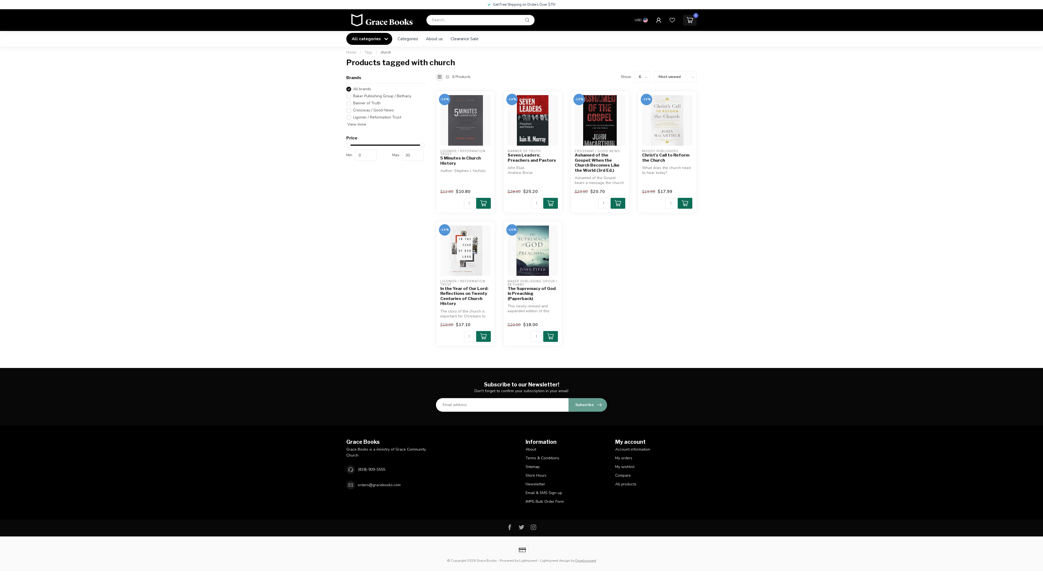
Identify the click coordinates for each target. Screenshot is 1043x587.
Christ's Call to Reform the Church (665, 158)
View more (356, 124)
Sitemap (533, 466)
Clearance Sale (465, 39)
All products (625, 484)
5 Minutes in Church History (460, 161)
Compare (623, 475)
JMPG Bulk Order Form (545, 501)
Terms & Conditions (542, 458)
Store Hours (536, 475)
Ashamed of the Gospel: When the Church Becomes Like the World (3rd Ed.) (597, 163)
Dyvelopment (585, 560)
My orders (623, 458)
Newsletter (535, 484)
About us (434, 39)
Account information (632, 449)
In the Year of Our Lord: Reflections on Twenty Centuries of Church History (464, 296)
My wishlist (624, 466)
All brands (362, 89)
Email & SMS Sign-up (544, 492)
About (531, 449)
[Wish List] (672, 20)
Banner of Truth (367, 103)
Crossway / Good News (373, 110)
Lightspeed (528, 560)
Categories (408, 39)
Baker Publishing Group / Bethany (382, 96)
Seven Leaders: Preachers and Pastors (532, 158)
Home (351, 52)
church (386, 52)
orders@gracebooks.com (379, 485)
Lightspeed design (555, 560)
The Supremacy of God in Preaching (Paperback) (532, 293)
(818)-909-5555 (371, 469)
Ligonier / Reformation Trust (377, 117)
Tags (368, 52)
